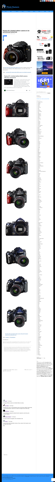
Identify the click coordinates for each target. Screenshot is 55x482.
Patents (51, 368)
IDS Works (39, 188)
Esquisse (39, 160)
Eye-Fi (39, 163)
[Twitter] (17, 38)
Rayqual (39, 286)
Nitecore (39, 252)
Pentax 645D (38, 369)
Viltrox (39, 333)
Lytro (38, 226)
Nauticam (39, 245)
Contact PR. (14, 478)
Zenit (38, 350)
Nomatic (39, 254)
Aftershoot (39, 107)
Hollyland (39, 186)
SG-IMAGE (39, 301)
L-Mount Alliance (48, 367)
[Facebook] (17, 36)
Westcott (39, 338)
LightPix (39, 223)
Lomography (40, 225)
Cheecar (39, 141)
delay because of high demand (40, 364)
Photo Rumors (13, 7)
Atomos (39, 124)
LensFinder (8, 11)
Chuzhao (39, 143)
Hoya (38, 187)
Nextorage (39, 248)
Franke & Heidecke (40, 165)
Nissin (39, 251)
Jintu (38, 195)
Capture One (39, 138)
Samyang (39, 296)
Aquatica (39, 117)
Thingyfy (39, 319)
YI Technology (40, 345)
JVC (38, 197)
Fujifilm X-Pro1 (48, 365)
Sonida (39, 313)
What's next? (38, 376)
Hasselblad (39, 181)
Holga (39, 185)
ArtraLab (39, 122)
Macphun (39, 227)
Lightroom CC (38, 368)
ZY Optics (39, 354)
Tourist (39, 328)
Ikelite (39, 189)
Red (38, 287)
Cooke (39, 145)
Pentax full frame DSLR (43, 369)
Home (4, 11)
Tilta (38, 322)
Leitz (38, 217)
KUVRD (39, 209)
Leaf (38, 213)
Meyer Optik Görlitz (41, 238)
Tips (51, 11)
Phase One (39, 270)
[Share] (17, 40)
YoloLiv (39, 346)
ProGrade (39, 283)
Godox (39, 175)
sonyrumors (49, 372)
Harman (39, 180)
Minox (39, 240)
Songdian (39, 311)
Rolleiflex (39, 292)
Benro (39, 128)
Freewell (39, 168)
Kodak (39, 204)
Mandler (39, 229)
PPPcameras (39, 279)
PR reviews (39, 280)
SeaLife (39, 300)
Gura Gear (39, 177)
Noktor (39, 253)
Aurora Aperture (40, 125)
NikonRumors (14, 11)
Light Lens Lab (40, 222)
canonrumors (39, 363)
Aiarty (39, 109)
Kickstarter (39, 367)
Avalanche (39, 126)
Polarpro (39, 277)
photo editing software (43, 370)
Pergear (39, 269)
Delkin (39, 149)
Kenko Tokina (40, 201)
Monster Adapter (40, 243)
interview (46, 366)
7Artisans (39, 102)
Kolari (39, 205)
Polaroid (39, 276)
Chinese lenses (44, 363)
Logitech (39, 224)
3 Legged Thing (40, 101)
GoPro (39, 176)
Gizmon (39, 174)
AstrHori (39, 123)
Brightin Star (40, 131)
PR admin (5, 33)
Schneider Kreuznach (41, 298)
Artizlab (39, 121)
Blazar (39, 130)
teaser (38, 374)
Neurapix (39, 247)
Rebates (41, 372)
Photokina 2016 (44, 371)
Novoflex (39, 255)
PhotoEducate (40, 271)
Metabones (39, 235)
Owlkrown (39, 264)
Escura (39, 159)
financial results (40, 365)
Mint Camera (40, 241)
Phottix (39, 272)
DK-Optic (39, 153)
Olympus (39, 257)
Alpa (38, 112)
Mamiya (39, 228)
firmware (44, 365)
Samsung (39, 295)
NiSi (38, 250)
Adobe (39, 105)
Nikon (39, 249)
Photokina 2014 (39, 371)
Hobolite (39, 184)
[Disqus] (17, 412)
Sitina (38, 306)
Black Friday (49, 362)
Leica (38, 216)
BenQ (38, 127)
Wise (38, 340)
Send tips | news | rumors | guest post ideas (43, 98)
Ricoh (39, 288)
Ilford (38, 190)
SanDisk (39, 297)
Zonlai (39, 353)
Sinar (38, 304)
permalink (12, 342)
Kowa (38, 208)
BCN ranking (45, 362)
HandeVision (40, 179)
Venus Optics (40, 331)
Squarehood (39, 316)
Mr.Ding (39, 244)
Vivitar (39, 335)
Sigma (39, 303)
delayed (45, 364)
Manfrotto (39, 231)
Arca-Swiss (39, 118)
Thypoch (39, 321)
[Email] (17, 39)
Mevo (38, 237)
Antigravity (39, 115)
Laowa (39, 212)
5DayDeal (38, 362)
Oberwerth (39, 256)
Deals (38, 148)
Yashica (39, 343)
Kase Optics (39, 200)
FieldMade (39, 164)
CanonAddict (42, 11)
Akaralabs (39, 110)
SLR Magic (39, 308)
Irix (38, 193)
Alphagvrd (39, 113)
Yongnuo (39, 347)
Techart (39, 318)
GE (38, 172)
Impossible (39, 191)
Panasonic (39, 265)
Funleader (39, 170)
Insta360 (39, 192)
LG (38, 221)
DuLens (39, 154)
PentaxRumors (25, 11)
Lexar (38, 220)
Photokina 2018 (49, 371)
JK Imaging (39, 196)
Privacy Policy (27, 476)
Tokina (39, 323)
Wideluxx (39, 339)
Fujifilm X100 (39, 366)
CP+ (51, 363)
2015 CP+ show (41, 362)
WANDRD (39, 337)
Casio (38, 139)
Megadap (39, 233)
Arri (38, 120)
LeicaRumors (20, 11)
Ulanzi (39, 330)
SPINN (39, 315)
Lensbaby (39, 219)
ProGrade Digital (40, 284)
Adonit (39, 106)
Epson (39, 158)
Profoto (39, 282)
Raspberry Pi (39, 285)
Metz (38, 236)
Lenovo (39, 218)
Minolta (39, 239)
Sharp (38, 302)
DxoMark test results (49, 364)
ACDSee (39, 104)
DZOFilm (39, 156)
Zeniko (39, 349)
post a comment (27, 342)
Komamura (39, 206)
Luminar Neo (42, 368)
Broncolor (39, 132)
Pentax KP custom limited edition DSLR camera (12, 67)
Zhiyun (39, 351)
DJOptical (39, 152)
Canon (39, 137)
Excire (39, 161)
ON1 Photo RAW (46, 368)
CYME (39, 147)
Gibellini (39, 173)
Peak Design (39, 266)
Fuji (38, 169)
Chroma (39, 142)
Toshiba (39, 327)
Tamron (39, 317)
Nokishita (7, 337)
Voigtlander (39, 336)
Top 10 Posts (39, 324)
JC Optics (39, 194)
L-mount (43, 367)
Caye (38, 140)
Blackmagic (39, 129)
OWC (38, 263)
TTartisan (39, 329)
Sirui (38, 305)
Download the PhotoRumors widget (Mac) (7, 477)
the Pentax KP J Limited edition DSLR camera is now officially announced (18, 72)
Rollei (39, 291)
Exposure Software (40, 162)
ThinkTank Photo (40, 320)
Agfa (38, 108)
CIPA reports (49, 363)
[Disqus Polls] (17, 386)
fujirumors (43, 366)
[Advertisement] (17, 21)
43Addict (47, 11)
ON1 (38, 259)
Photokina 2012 (49, 370)
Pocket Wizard (40, 274)
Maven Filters (40, 232)
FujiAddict (31, 11)
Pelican (39, 267)
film (52, 364)
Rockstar (39, 289)
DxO (38, 155)
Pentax (11, 341)
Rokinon (39, 290)
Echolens (39, 157)
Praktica (39, 281)
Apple (39, 116)
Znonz (39, 352)
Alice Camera (40, 111)
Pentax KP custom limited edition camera (22, 341)
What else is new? (28, 369)
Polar (38, 275)
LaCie (39, 210)
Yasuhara (39, 344)
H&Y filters (39, 178)
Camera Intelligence (41, 136)
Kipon (39, 203)
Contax (39, 144)
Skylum (39, 307)
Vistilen (39, 334)
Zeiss (38, 348)
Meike (39, 234)
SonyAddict (37, 11)
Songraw (39, 312)
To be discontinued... (43, 373)
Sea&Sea (39, 299)
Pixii (38, 273)
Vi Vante (39, 332)
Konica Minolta (40, 207)
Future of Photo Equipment (42, 171)
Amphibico (39, 114)
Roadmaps (44, 372)
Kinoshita (39, 202)
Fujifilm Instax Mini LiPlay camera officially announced (10, 370)
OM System (39, 258)
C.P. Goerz (39, 133)
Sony (38, 314)
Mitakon (39, 242)
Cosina (39, 146)
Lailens (39, 211)
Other (38, 261)
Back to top (5, 454)
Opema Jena (39, 260)
